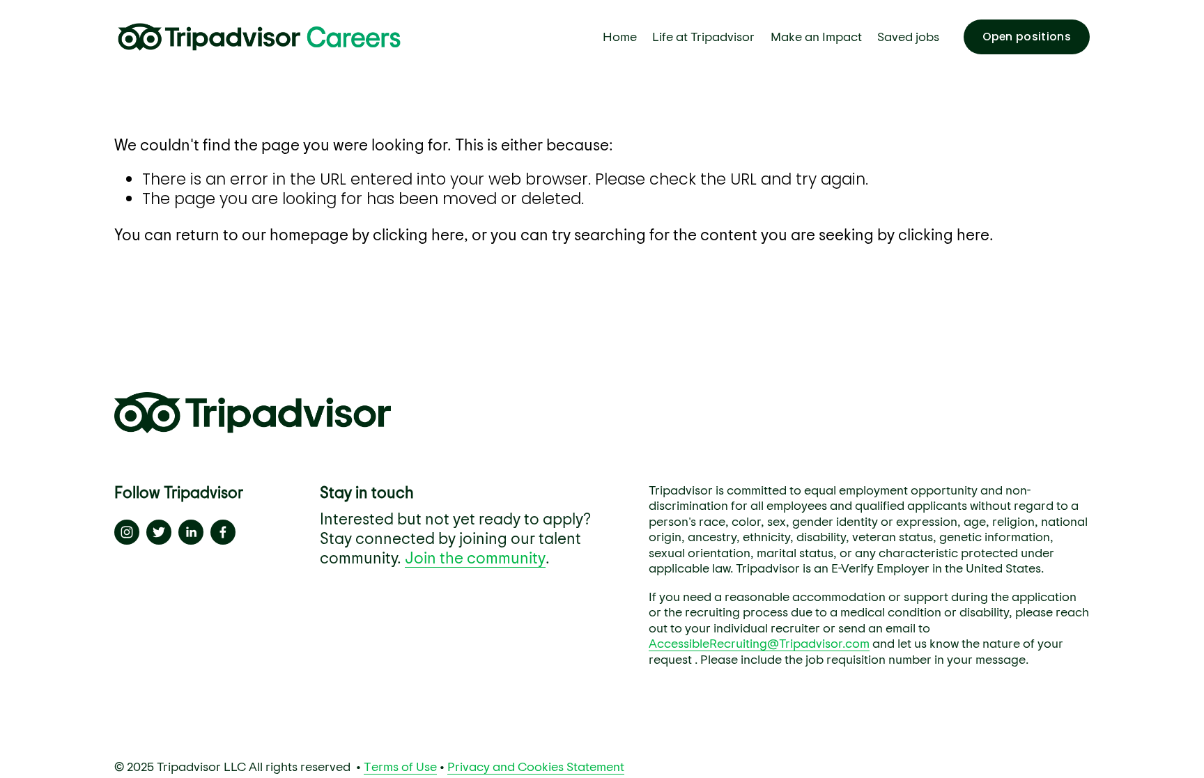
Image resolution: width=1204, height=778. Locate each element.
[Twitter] (158, 532)
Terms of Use (400, 766)
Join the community (475, 557)
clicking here (418, 234)
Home (620, 36)
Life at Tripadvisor (703, 36)
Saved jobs (908, 36)
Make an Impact (816, 36)
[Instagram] (126, 532)
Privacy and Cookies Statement (535, 766)
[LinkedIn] (190, 532)
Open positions (1026, 37)
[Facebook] (223, 532)
